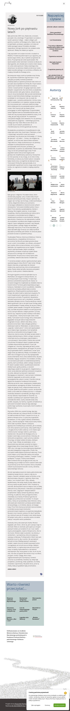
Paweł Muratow (53, 210)
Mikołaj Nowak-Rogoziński (54, 219)
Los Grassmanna (55, 40)
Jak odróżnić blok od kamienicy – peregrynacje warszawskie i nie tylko (55, 76)
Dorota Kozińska (53, 158)
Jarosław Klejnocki (62, 132)
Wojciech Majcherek (54, 193)
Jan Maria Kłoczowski (54, 140)
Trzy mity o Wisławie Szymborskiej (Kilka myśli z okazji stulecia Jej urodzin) (55, 48)
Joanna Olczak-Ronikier (62, 219)
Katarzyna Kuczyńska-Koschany (54, 167)
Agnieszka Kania (63, 107)
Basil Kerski (52, 132)
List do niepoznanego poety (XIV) (24, 609)
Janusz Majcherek (63, 185)
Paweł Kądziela (53, 107)
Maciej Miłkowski (63, 193)
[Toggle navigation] (64, 3)
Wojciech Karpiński (62, 115)
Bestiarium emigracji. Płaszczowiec (24, 599)
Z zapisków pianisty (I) (55, 69)
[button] (62, 98)
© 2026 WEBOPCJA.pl (19, 706)
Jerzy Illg (61, 99)
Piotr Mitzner (53, 201)
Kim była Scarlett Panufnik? (55, 63)
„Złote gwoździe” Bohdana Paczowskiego (55, 33)
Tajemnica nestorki (55, 56)
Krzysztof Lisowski (54, 177)
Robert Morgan (62, 201)
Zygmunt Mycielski (62, 210)
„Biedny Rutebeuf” (36, 618)
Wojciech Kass (62, 123)
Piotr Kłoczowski (63, 140)
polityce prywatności (34, 700)
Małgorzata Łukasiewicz (54, 185)
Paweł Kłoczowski (54, 149)
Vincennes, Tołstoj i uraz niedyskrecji (11, 609)
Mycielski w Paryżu (36, 608)
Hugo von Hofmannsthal (55, 99)
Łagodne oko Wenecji (24, 618)
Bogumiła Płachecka (21, 704)
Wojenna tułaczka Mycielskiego (11, 599)
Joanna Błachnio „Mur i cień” (11, 619)
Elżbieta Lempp (62, 167)
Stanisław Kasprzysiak (54, 123)
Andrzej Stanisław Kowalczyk (63, 149)
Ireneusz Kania (53, 115)
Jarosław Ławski (62, 177)
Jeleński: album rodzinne (55, 27)
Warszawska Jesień (36, 599)
